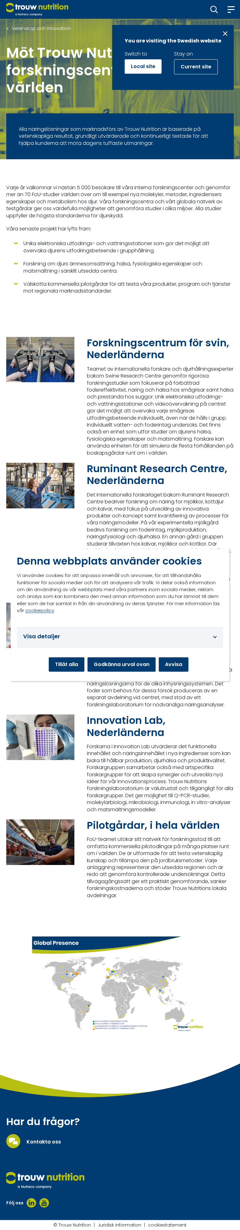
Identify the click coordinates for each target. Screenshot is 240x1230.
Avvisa (173, 664)
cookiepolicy (39, 610)
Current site (196, 66)
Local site (143, 66)
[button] (214, 9)
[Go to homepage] (37, 9)
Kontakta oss (44, 1142)
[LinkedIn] (31, 1203)
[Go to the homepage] (45, 1180)
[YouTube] (44, 1203)
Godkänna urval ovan (121, 664)
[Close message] (225, 33)
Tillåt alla (66, 664)
